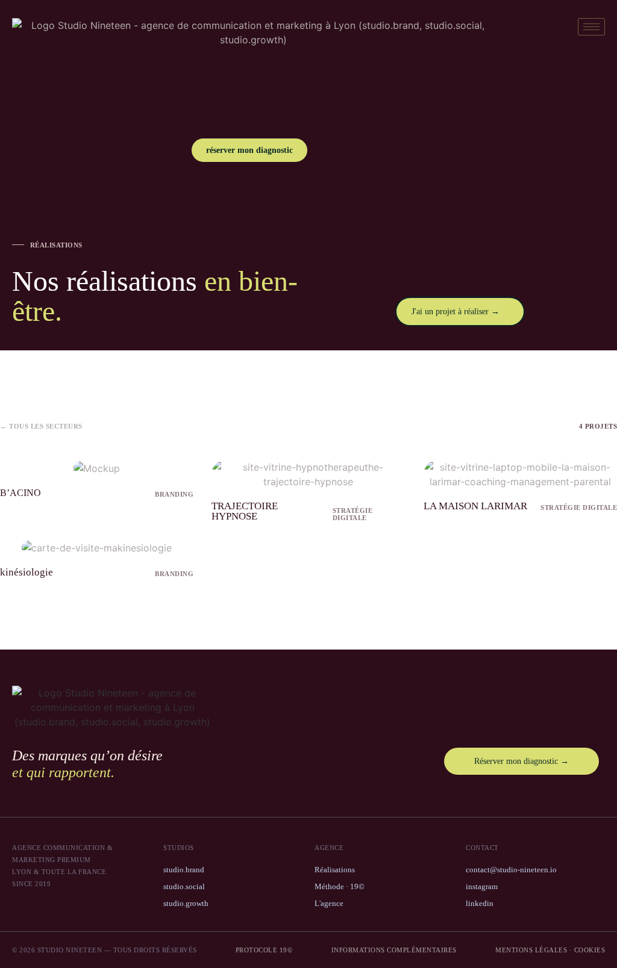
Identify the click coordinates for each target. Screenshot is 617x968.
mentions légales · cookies (550, 950)
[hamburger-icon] (591, 27)
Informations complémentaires (394, 950)
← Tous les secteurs (41, 426)
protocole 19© (264, 950)
